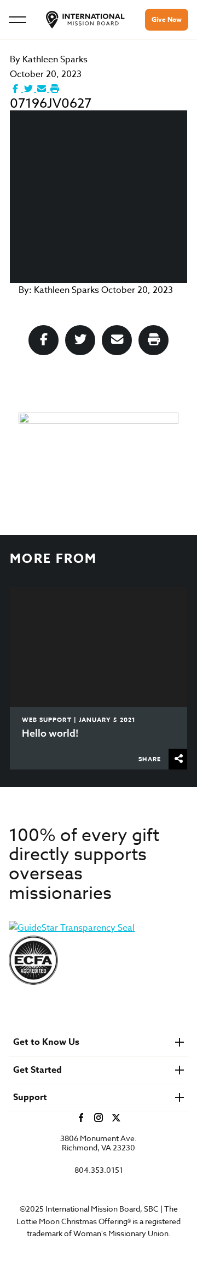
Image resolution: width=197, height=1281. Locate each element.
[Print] (54, 89)
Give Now (167, 19)
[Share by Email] (42, 89)
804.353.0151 (98, 1170)
